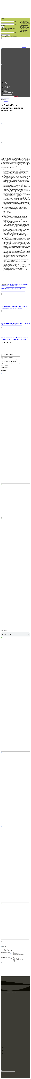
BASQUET (6, 91)
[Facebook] (3, 119)
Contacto (23, 26)
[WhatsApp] (18, 119)
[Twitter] (8, 119)
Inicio (4, 82)
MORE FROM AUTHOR (18, 291)
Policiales (6, 87)
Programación (24, 21)
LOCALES (5, 83)
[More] (23, 119)
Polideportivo (7, 88)
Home (2, 98)
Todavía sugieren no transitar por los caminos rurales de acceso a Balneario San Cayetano (14, 338)
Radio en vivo (24, 28)
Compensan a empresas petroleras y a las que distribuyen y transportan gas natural (14, 285)
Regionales (6, 85)
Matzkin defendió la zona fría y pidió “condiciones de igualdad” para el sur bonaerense (15, 324)
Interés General (7, 94)
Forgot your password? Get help (8, 28)
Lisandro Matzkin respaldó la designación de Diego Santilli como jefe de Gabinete (14, 307)
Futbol (5, 90)
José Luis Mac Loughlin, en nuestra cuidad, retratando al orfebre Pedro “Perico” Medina (13, 287)
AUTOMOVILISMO (8, 92)
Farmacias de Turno (25, 23)
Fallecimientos (24, 25)
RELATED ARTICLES (6, 291)
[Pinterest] (13, 119)
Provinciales (6, 86)
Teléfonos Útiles (25, 22)
